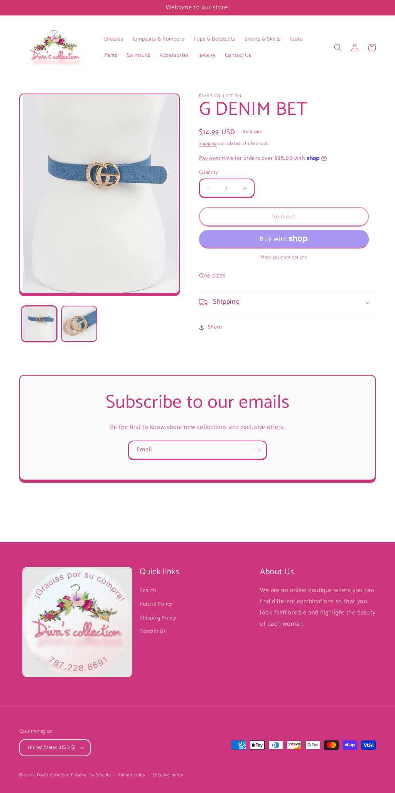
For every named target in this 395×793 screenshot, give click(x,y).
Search (148, 590)
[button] (337, 47)
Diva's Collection (53, 775)
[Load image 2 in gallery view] (79, 324)
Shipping (208, 143)
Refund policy (131, 775)
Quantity (208, 173)
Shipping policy (167, 775)
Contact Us (153, 631)
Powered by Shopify (91, 775)
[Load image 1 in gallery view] (39, 324)
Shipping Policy (158, 618)
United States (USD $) (51, 748)
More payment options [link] (284, 257)
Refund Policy (156, 604)
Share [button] (215, 327)
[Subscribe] (257, 450)
